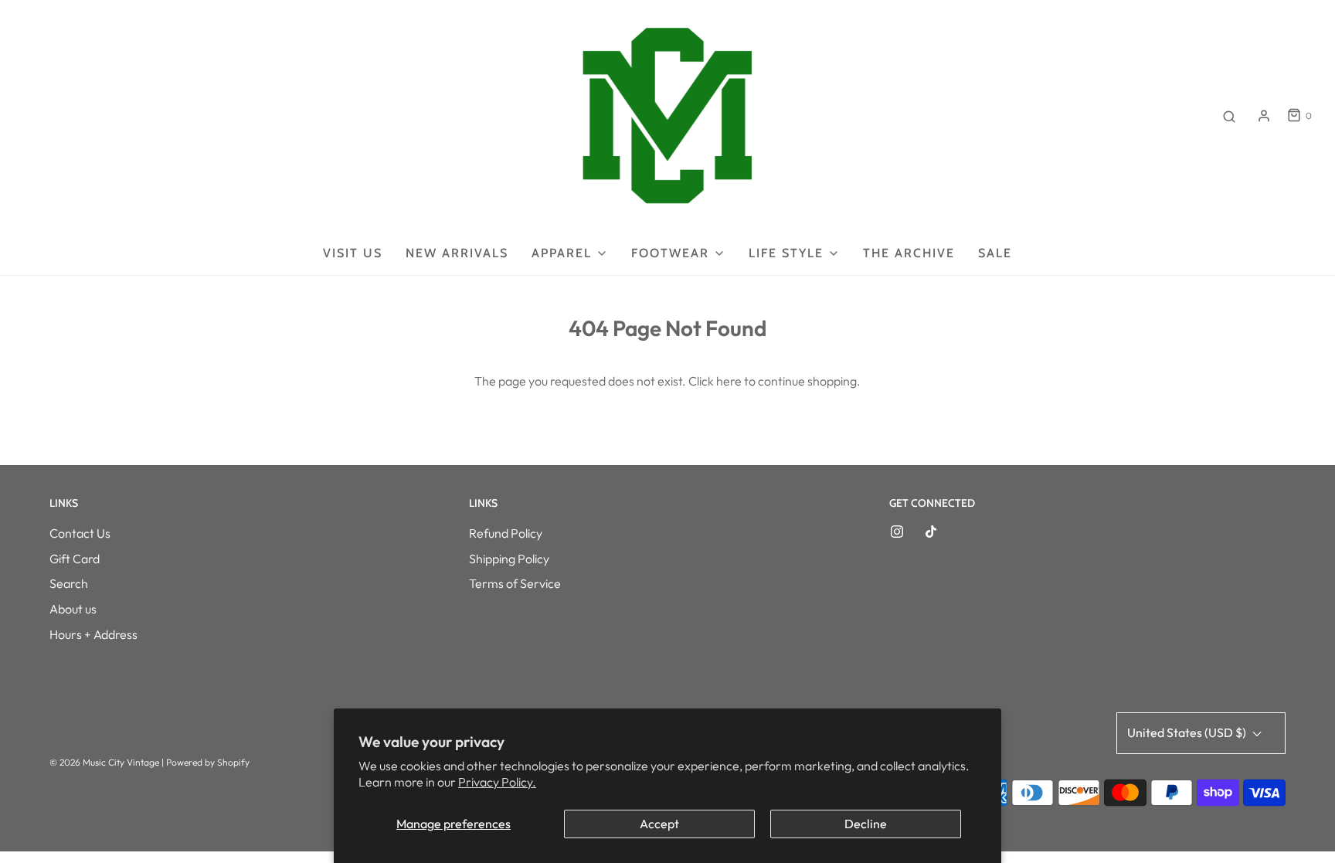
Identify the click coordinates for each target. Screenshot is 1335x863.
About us (73, 609)
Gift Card (74, 558)
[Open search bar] (1229, 115)
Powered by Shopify (208, 762)
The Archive (909, 253)
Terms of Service (515, 583)
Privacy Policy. (497, 782)
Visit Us (352, 253)
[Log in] (1264, 116)
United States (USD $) (1187, 732)
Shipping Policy (509, 558)
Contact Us (79, 533)
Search (68, 583)
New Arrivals (457, 253)
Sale (995, 253)
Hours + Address (93, 634)
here (729, 381)
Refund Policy (505, 533)
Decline (865, 823)
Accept (659, 823)
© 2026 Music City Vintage (104, 762)
